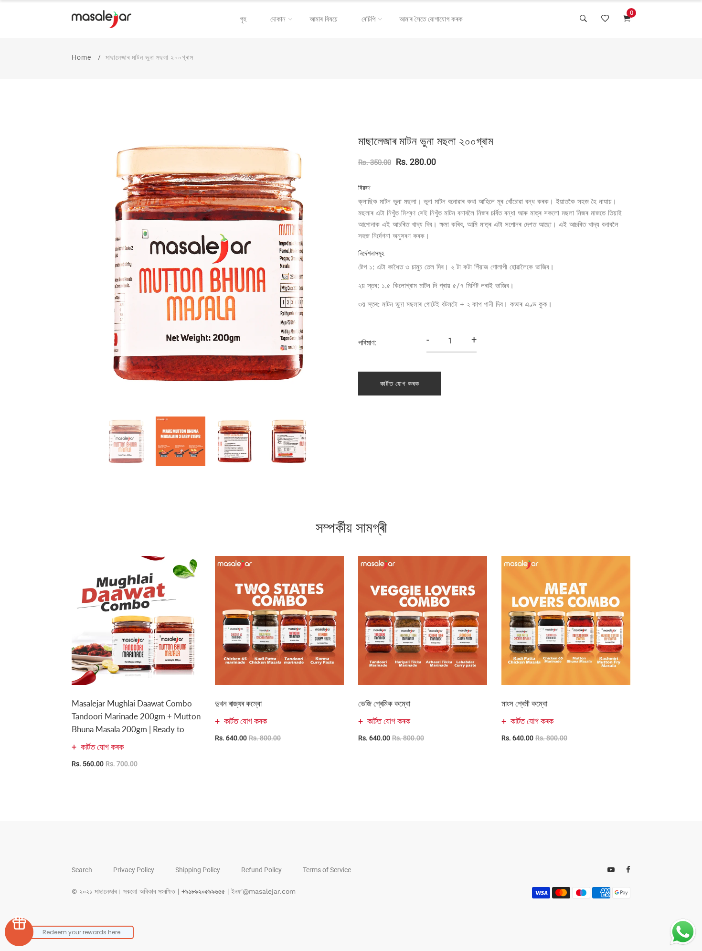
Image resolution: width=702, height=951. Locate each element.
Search (82, 870)
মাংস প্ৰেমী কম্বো (524, 703)
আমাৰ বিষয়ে (323, 19)
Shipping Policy (197, 870)
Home (81, 57)
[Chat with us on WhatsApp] (683, 932)
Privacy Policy (133, 870)
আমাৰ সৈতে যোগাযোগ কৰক (431, 19)
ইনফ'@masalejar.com (263, 891)
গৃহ (243, 19)
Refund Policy (261, 870)
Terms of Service (327, 870)
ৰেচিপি (368, 19)
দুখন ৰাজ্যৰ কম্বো (238, 703)
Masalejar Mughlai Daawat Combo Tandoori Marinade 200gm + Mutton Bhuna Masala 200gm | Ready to (136, 716)
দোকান (278, 19)
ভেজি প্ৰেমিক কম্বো (384, 703)
